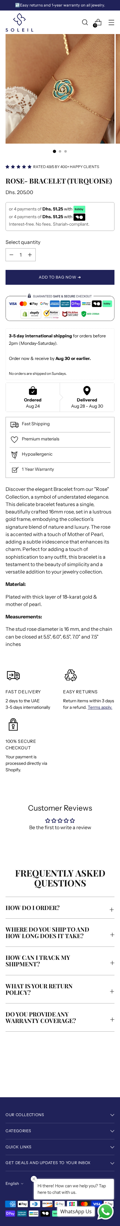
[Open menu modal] (111, 22)
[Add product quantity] (11, 255)
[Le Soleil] (19, 22)
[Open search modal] (84, 22)
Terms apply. (100, 707)
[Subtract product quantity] (29, 255)
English (12, 1183)
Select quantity (23, 242)
